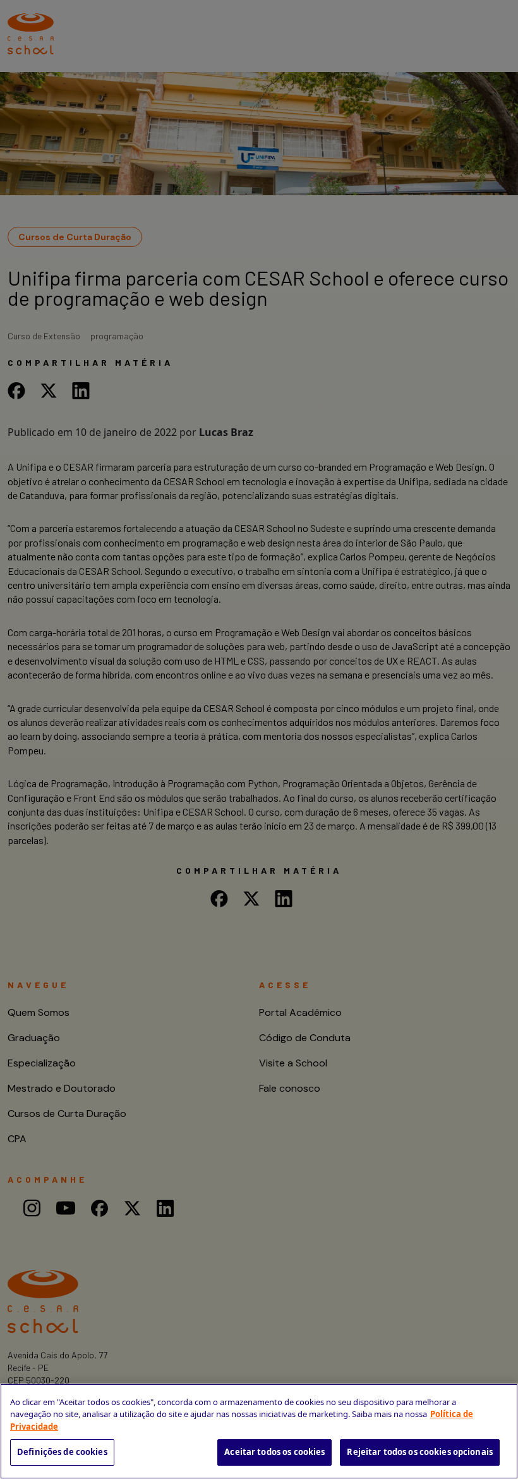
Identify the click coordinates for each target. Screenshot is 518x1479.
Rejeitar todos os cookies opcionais (420, 1452)
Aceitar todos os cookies (274, 1452)
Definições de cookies (62, 1452)
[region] (259, 1431)
